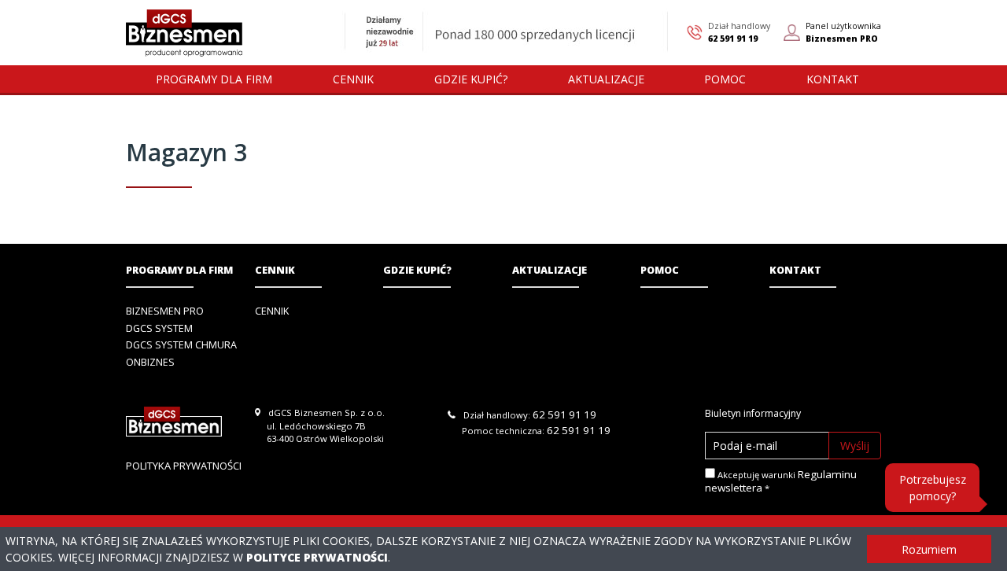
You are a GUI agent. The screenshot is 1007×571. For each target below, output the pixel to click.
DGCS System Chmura (181, 345)
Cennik (275, 270)
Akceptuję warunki (781, 481)
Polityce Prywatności (317, 557)
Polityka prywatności (184, 466)
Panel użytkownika (843, 32)
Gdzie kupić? (417, 270)
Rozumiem (929, 549)
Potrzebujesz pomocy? (932, 487)
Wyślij (854, 445)
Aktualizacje (549, 270)
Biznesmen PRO (165, 311)
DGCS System (159, 328)
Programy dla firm (179, 270)
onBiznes (150, 362)
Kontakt (795, 270)
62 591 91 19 (733, 38)
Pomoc (659, 270)
